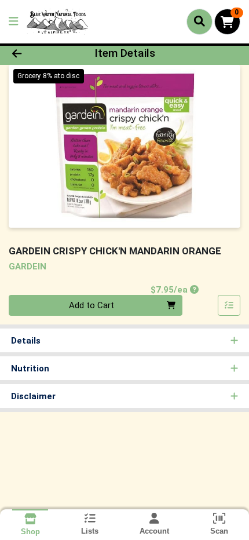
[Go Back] (38, 53)
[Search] (199, 21)
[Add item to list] (229, 305)
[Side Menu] (13, 22)
